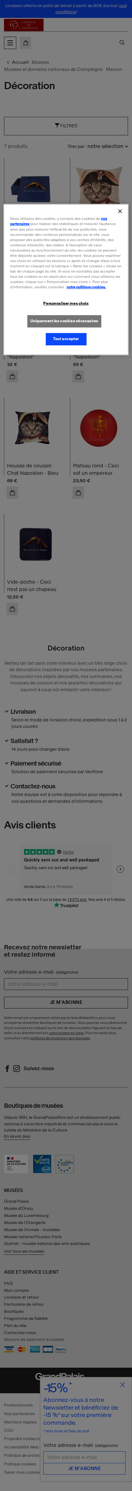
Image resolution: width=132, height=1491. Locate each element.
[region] (66, 279)
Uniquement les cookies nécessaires (64, 321)
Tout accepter (66, 339)
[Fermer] (120, 211)
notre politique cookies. (86, 287)
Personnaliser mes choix (65, 303)
